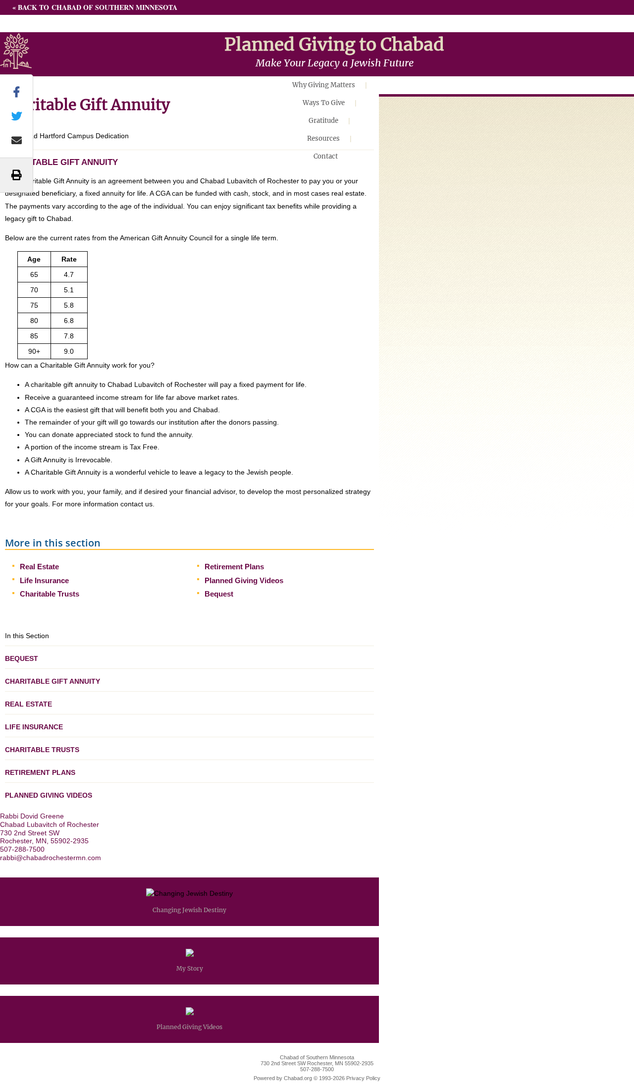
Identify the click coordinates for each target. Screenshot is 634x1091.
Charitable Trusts (49, 594)
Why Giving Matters (323, 85)
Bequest (219, 594)
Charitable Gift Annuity (52, 681)
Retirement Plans (234, 566)
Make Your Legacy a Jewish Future (335, 62)
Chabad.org (298, 1078)
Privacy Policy (363, 1078)
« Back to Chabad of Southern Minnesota (94, 7)
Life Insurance (44, 580)
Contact (326, 156)
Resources (323, 138)
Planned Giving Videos (244, 580)
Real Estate (39, 566)
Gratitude (323, 120)
